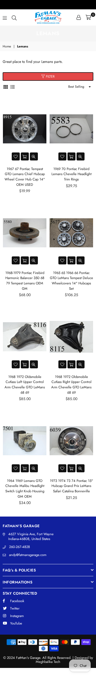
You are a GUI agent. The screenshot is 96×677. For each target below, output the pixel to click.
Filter (50, 76)
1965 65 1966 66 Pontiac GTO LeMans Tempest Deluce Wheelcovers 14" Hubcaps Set (71, 280)
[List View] (12, 86)
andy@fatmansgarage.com (27, 554)
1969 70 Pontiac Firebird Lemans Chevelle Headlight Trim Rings (71, 174)
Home (7, 46)
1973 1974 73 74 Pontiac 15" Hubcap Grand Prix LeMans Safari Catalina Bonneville (71, 486)
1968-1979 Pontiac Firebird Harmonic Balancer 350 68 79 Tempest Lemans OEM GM (24, 280)
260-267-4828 (19, 546)
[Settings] (78, 17)
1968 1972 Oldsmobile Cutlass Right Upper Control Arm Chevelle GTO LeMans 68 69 (71, 384)
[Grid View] (6, 86)
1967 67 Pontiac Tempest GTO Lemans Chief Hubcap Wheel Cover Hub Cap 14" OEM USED (25, 176)
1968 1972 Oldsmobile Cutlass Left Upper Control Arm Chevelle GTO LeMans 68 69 (25, 384)
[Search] (14, 17)
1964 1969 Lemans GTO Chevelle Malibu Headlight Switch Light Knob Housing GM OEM (24, 488)
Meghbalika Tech (48, 661)
